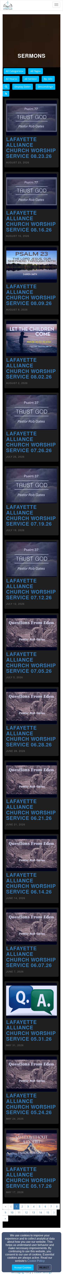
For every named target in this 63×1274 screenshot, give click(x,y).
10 (11, 1212)
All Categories (14, 71)
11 (19, 1212)
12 (26, 1212)
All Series (29, 79)
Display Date (22, 86)
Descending (45, 86)
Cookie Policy (36, 1260)
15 (47, 1212)
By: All (47, 79)
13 (33, 1212)
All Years (11, 79)
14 (40, 1212)
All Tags (34, 71)
